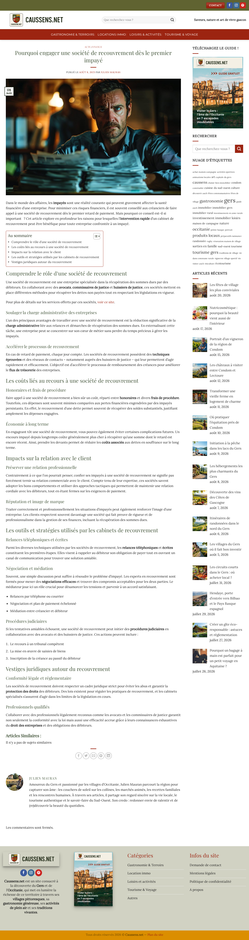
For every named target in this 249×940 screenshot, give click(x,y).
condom (236, 182)
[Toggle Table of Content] (94, 236)
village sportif (230, 258)
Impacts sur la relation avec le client (36, 252)
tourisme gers (205, 252)
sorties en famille (205, 246)
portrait (228, 229)
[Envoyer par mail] (93, 755)
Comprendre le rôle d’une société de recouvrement (46, 242)
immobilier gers (222, 207)
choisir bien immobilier (219, 182)
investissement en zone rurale (228, 213)
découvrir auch (200, 193)
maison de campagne (206, 223)
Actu (88, 46)
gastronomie (211, 200)
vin (239, 258)
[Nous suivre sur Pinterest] (243, 5)
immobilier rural (203, 212)
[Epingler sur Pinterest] (101, 755)
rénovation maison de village (227, 241)
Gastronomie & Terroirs (72, 34)
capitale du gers (223, 177)
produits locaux (206, 235)
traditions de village (228, 252)
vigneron (219, 258)
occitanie (201, 229)
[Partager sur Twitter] (86, 755)
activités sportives (226, 172)
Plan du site (155, 935)
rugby (209, 241)
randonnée (199, 241)
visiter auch (198, 263)
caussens (200, 182)
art (213, 177)
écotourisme (223, 263)
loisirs (236, 218)
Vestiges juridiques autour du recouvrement (41, 262)
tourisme (236, 246)
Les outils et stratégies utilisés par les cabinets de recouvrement (55, 257)
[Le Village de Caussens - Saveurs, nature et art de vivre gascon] (49, 20)
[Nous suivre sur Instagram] (236, 5)
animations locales (202, 177)
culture (235, 188)
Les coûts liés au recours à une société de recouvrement (50, 247)
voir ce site (105, 302)
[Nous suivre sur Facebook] (230, 5)
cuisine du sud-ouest (217, 188)
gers (230, 200)
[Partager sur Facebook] (78, 755)
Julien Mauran (111, 72)
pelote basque (217, 229)
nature (224, 223)
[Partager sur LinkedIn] (108, 755)
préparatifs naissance (231, 236)
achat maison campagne (204, 172)
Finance (97, 46)
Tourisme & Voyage (181, 34)
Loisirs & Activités (145, 34)
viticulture (210, 263)
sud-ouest (224, 246)
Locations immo (112, 34)
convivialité (198, 188)
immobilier (205, 207)
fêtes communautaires (219, 193)
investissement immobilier (212, 218)
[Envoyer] (172, 20)
